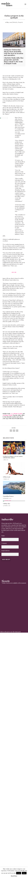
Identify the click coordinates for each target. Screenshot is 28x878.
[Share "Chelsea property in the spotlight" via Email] (17, 430)
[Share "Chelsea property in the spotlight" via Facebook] (10, 430)
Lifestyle (15, 22)
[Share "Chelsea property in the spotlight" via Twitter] (14, 430)
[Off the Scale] (14, 468)
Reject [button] (24, 873)
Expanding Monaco (8, 496)
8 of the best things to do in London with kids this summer (12, 457)
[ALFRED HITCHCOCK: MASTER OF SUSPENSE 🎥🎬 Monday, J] (14, 650)
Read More (14, 876)
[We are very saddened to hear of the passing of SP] (14, 674)
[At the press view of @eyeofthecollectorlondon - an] (14, 688)
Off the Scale (6, 477)
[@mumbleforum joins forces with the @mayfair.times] (14, 712)
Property (20, 22)
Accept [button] (18, 873)
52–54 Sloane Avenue (16, 413)
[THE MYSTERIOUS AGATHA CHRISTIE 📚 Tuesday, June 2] (14, 745)
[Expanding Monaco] (14, 487)
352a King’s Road (7, 415)
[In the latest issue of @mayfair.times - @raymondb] (14, 821)
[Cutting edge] (14, 500)
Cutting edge (6, 503)
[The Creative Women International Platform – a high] (14, 781)
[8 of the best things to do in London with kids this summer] (14, 447)
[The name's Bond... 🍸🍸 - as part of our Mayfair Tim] (14, 855)
